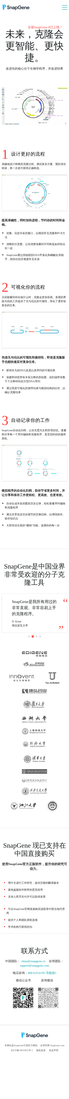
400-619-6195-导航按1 (42, 973)
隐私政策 (41, 1050)
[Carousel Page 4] (40, 636)
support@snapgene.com (34, 965)
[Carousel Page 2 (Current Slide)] (32, 636)
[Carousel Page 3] (37, 636)
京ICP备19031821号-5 (22, 1050)
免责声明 (53, 1050)
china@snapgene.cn (33, 961)
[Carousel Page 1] (29, 636)
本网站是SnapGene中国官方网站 (21, 1045)
